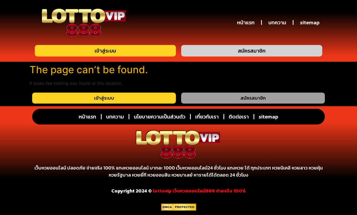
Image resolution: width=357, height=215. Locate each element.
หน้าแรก (246, 22)
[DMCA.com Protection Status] (178, 209)
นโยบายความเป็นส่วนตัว (159, 117)
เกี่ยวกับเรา (207, 117)
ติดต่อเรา (239, 117)
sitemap (310, 22)
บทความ (277, 22)
